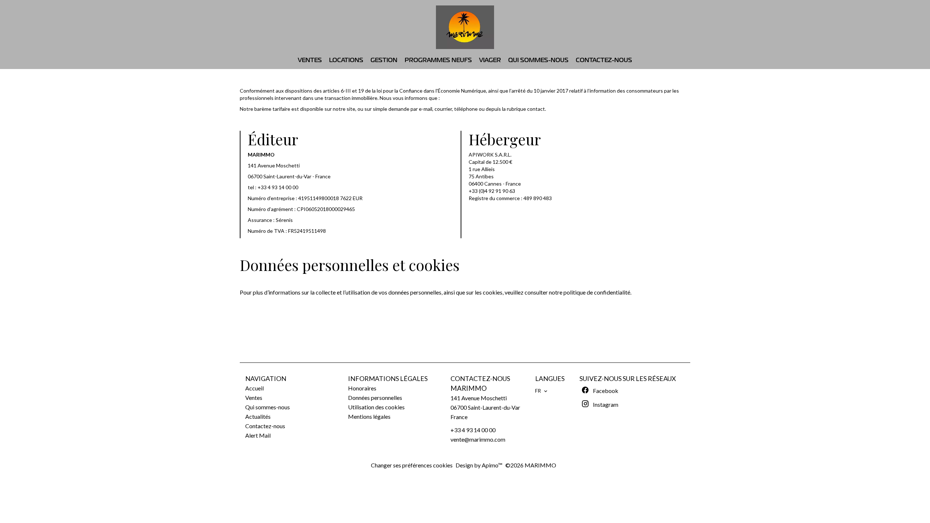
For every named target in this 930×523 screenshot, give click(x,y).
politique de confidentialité (596, 292)
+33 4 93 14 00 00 (278, 187)
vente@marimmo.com (477, 439)
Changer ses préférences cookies (412, 465)
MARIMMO (468, 388)
